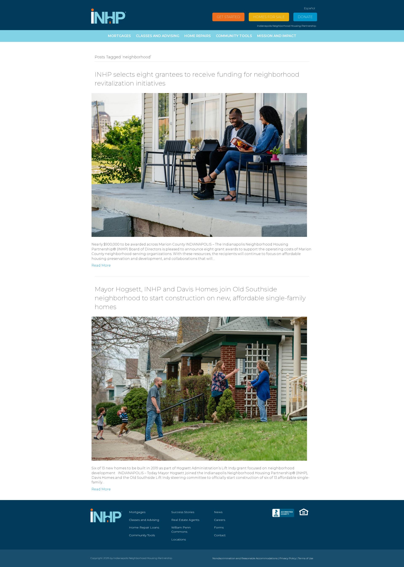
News (218, 512)
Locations (178, 539)
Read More (101, 265)
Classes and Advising (144, 520)
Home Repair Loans (144, 527)
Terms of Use (305, 558)
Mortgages (137, 512)
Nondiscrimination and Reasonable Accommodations (245, 558)
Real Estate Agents (185, 520)
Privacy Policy (287, 558)
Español (309, 8)
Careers (219, 520)
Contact (220, 535)
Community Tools (142, 535)
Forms (219, 527)
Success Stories (182, 512)
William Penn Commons (181, 530)
